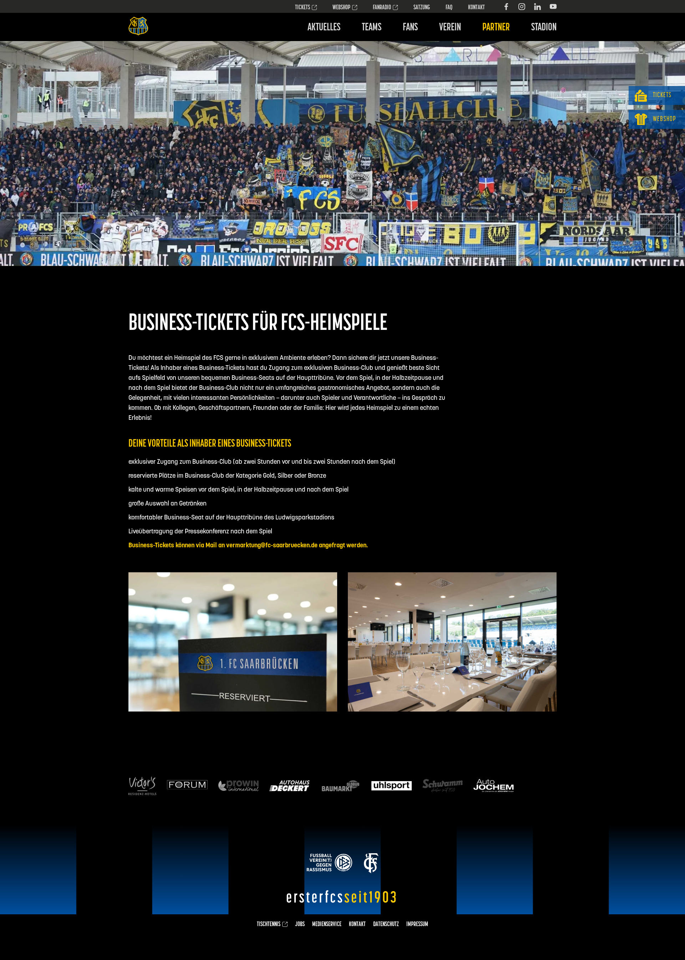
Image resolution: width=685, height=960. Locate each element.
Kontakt (476, 8)
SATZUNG (421, 8)
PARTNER (496, 27)
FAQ (449, 8)
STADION (544, 27)
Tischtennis (268, 924)
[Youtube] (553, 6)
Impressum (417, 924)
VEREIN (450, 27)
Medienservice (326, 924)
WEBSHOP (341, 8)
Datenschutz (386, 924)
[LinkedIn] (537, 6)
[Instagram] (521, 6)
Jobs (300, 924)
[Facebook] (506, 6)
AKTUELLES (324, 27)
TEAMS (371, 27)
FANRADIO (382, 8)
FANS (410, 27)
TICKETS (302, 8)
